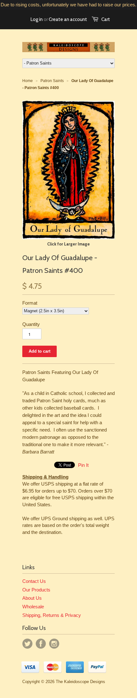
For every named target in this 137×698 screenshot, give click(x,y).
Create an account (68, 19)
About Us (32, 598)
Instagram (54, 644)
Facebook (41, 644)
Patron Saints (52, 81)
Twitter (27, 644)
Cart (105, 19)
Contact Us (34, 581)
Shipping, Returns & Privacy (51, 615)
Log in (37, 19)
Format (29, 303)
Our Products (36, 589)
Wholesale (33, 606)
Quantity (31, 324)
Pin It (83, 465)
